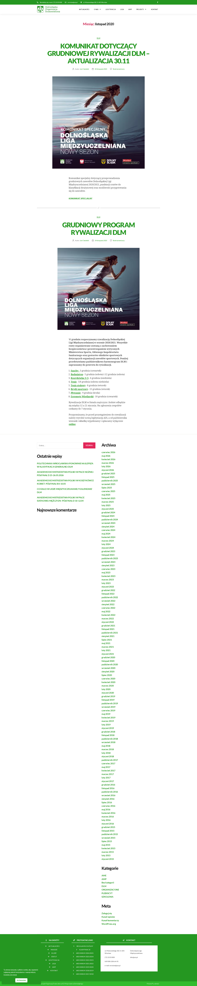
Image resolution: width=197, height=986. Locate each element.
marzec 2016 (108, 816)
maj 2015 (106, 845)
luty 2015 (106, 855)
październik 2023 (110, 558)
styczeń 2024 (108, 547)
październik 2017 (110, 760)
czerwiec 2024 (108, 530)
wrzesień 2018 (108, 742)
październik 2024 (110, 519)
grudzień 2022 (108, 590)
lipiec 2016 (107, 802)
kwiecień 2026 (108, 459)
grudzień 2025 (108, 473)
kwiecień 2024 (108, 537)
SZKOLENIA (107, 896)
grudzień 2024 (108, 512)
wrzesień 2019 (108, 707)
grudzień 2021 (108, 625)
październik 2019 (110, 703)
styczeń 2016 (108, 823)
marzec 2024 (108, 540)
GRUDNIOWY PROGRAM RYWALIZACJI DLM (98, 228)
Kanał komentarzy (110, 920)
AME (104, 875)
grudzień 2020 (108, 657)
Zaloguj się (107, 913)
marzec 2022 (108, 618)
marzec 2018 (108, 749)
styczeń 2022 (108, 622)
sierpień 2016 (108, 798)
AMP (130, 9)
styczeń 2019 (108, 728)
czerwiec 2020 (108, 678)
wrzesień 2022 (108, 600)
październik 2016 (110, 791)
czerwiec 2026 (108, 452)
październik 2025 (110, 480)
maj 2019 (106, 714)
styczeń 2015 (108, 859)
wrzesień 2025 (108, 484)
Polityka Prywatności (153, 984)
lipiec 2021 (107, 639)
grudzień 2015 (108, 827)
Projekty (140, 9)
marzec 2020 (108, 685)
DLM (98, 38)
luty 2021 (106, 650)
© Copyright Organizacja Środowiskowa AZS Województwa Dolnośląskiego (60, 984)
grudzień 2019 (108, 696)
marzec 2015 (108, 852)
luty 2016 (106, 820)
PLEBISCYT (107, 893)
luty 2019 (106, 724)
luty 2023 (106, 583)
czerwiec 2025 (108, 491)
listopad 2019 (108, 699)
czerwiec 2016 (108, 806)
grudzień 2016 (108, 784)
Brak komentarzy (119, 69)
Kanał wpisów (108, 916)
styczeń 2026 (108, 470)
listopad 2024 (108, 516)
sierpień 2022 (108, 604)
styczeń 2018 (108, 756)
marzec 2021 (108, 646)
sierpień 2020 (108, 671)
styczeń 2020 (108, 692)
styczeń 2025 (108, 509)
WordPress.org (109, 924)
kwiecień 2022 (108, 615)
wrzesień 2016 (108, 795)
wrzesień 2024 (108, 523)
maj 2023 (106, 572)
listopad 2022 (108, 593)
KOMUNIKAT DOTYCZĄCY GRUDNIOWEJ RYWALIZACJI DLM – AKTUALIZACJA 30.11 (98, 53)
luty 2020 (106, 689)
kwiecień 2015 (108, 848)
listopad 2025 (108, 477)
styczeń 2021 (108, 654)
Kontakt (154, 9)
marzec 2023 (108, 579)
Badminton (77, 374)
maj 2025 (106, 494)
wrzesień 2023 (108, 562)
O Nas (96, 9)
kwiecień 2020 (108, 682)
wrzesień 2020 (108, 668)
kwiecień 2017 (108, 770)
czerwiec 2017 (108, 763)
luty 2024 (106, 544)
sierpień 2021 (108, 636)
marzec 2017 (108, 774)
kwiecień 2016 (108, 813)
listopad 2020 (108, 661)
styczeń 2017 (108, 781)
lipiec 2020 (107, 675)
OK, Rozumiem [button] (21, 980)
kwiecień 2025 (108, 498)
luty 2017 (106, 777)
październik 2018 (110, 738)
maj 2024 (106, 533)
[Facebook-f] (157, 2)
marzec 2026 (108, 463)
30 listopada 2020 (101, 69)
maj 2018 (106, 745)
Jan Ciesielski (84, 69)
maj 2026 (106, 456)
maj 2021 (106, 643)
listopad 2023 (108, 555)
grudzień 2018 (108, 731)
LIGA (122, 9)
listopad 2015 (108, 830)
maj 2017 (106, 767)
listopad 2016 (108, 788)
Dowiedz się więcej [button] (10, 975)
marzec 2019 (108, 721)
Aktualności (84, 9)
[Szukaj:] (59, 445)
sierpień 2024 (108, 526)
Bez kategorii (108, 882)
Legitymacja (111, 9)
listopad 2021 (108, 629)
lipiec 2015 (107, 841)
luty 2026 (106, 466)
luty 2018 (106, 753)
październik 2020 (110, 664)
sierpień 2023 (108, 565)
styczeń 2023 (108, 586)
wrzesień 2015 (108, 837)
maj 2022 (106, 611)
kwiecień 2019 (108, 717)
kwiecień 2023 (108, 576)
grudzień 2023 (108, 551)
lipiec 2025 (107, 487)
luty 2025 (106, 505)
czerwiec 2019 (108, 710)
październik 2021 (110, 632)
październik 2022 (110, 597)
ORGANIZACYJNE (110, 889)
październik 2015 (110, 834)
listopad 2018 (108, 735)
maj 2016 (106, 809)
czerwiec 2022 (108, 608)
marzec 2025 (108, 501)
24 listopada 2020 (101, 240)
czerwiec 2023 (108, 569)
